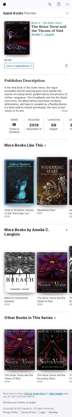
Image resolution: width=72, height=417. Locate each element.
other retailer (56, 393)
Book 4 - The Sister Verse (46, 23)
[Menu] (67, 4)
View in (17, 66)
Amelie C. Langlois (43, 34)
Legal (42, 412)
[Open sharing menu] (66, 65)
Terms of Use (28, 412)
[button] (49, 4)
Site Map (53, 412)
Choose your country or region (19, 402)
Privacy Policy (10, 412)
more (65, 110)
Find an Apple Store (35, 393)
